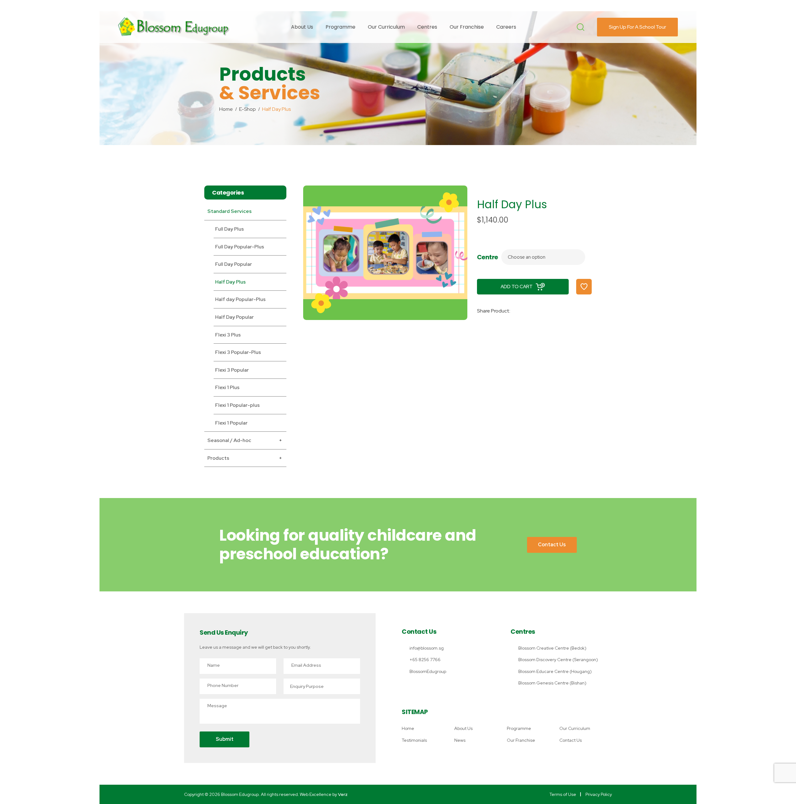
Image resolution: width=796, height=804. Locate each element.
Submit (225, 739)
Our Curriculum (386, 27)
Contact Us (552, 544)
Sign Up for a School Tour (637, 27)
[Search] (581, 27)
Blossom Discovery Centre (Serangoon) (558, 659)
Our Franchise (467, 27)
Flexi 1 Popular (231, 423)
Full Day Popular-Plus (239, 246)
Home (408, 728)
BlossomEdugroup (428, 671)
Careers (506, 27)
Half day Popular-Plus (240, 299)
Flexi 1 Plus (227, 387)
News (459, 740)
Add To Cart (517, 287)
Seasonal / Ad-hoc (229, 440)
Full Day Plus (229, 229)
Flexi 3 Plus (228, 334)
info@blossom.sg (427, 648)
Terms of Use (562, 794)
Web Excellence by (324, 794)
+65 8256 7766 (425, 659)
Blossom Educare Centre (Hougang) (555, 671)
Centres (427, 27)
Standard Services (229, 211)
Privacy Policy (598, 794)
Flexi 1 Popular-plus (237, 405)
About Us (302, 27)
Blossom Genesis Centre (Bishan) (552, 683)
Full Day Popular (233, 264)
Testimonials (414, 740)
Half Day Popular (234, 317)
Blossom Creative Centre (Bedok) (552, 648)
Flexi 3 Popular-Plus (238, 352)
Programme (340, 27)
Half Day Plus (230, 282)
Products (218, 458)
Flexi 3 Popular (232, 370)
